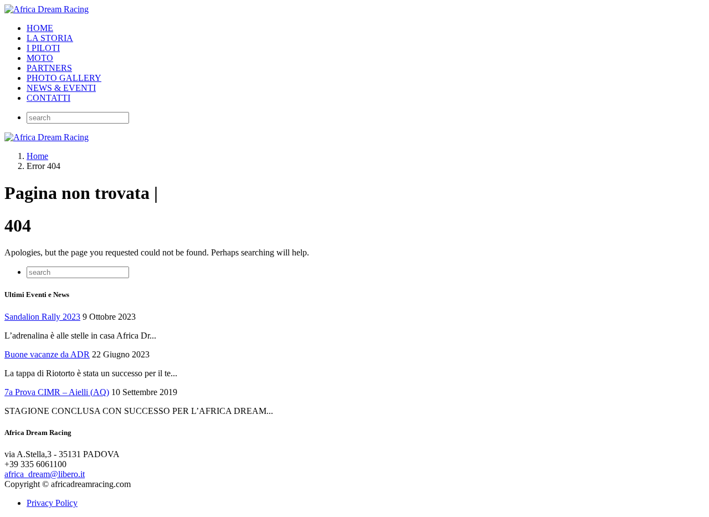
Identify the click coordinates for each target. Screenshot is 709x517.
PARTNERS (49, 68)
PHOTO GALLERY (64, 78)
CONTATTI (48, 98)
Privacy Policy (52, 503)
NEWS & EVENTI (61, 88)
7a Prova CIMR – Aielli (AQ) (56, 392)
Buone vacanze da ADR (47, 354)
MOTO (40, 58)
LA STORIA (50, 38)
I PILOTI (43, 48)
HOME (40, 28)
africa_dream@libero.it (44, 474)
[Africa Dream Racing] (46, 9)
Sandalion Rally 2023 (42, 316)
